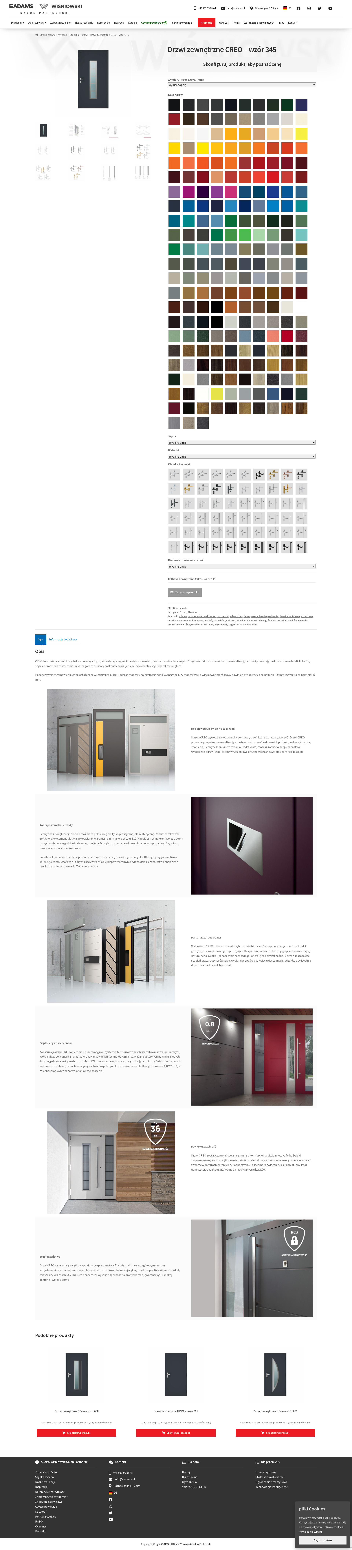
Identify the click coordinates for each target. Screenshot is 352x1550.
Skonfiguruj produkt (79, 1432)
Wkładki (173, 450)
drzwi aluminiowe (290, 616)
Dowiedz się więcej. (310, 1532)
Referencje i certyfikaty (49, 1492)
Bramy (186, 1472)
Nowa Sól (252, 620)
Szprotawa (207, 624)
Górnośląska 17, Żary (266, 8)
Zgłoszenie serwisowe (49, 1501)
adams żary (236, 616)
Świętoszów (192, 624)
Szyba (172, 436)
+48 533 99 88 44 (207, 8)
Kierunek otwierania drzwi (185, 560)
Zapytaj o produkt (187, 592)
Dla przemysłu (36, 22)
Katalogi (133, 22)
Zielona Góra (250, 624)
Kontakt (292, 22)
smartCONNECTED (194, 1487)
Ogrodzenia (189, 1482)
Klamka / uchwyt (179, 464)
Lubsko (230, 620)
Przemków (291, 620)
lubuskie (240, 620)
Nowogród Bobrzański (271, 620)
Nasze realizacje (84, 22)
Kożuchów (219, 620)
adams (183, 616)
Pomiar (237, 22)
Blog (281, 22)
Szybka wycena (44, 1477)
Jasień (208, 620)
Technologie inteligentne (272, 1487)
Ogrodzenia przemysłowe (271, 1482)
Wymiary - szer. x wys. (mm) (186, 79)
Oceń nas (41, 1526)
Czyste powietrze (46, 1506)
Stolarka (74, 34)
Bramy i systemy (266, 1472)
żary (239, 624)
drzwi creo (307, 616)
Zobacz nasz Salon (60, 22)
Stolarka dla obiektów (269, 1477)
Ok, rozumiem (323, 1540)
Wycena (62, 34)
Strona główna (48, 34)
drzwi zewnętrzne (178, 620)
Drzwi (85, 34)
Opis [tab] (41, 639)
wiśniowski (220, 624)
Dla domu (16, 22)
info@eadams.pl (235, 8)
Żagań (232, 624)
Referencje (103, 22)
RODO (39, 1521)
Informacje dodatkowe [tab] (63, 639)
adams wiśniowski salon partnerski (208, 616)
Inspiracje (118, 22)
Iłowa (200, 620)
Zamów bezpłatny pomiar (51, 1497)
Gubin (192, 620)
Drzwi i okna (189, 1477)
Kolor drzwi (176, 95)
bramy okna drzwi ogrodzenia (261, 616)
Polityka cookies (45, 1516)
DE (290, 8)
